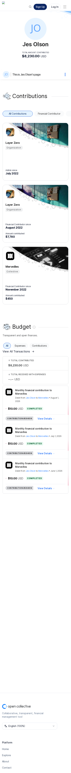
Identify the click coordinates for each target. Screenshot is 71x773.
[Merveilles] (9, 256)
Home (5, 749)
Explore (6, 755)
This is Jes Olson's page (26, 74)
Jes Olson (31, 397)
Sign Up (40, 6)
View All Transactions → (18, 351)
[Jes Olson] (7, 74)
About (5, 761)
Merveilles (43, 397)
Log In (54, 6)
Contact (7, 767)
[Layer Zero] (9, 132)
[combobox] (29, 726)
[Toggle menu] (65, 7)
